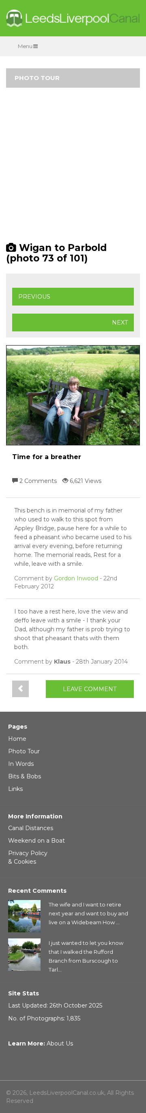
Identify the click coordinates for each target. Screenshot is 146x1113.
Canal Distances (30, 828)
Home (17, 738)
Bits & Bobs (24, 776)
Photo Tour (24, 751)
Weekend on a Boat (36, 840)
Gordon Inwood (76, 578)
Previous (34, 296)
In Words (21, 763)
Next (120, 322)
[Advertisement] (73, 168)
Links (15, 789)
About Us (60, 1043)
